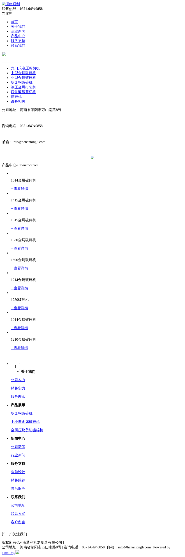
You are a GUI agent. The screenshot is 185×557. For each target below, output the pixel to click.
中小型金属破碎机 (25, 422)
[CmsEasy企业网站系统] (26, 553)
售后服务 (18, 489)
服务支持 (18, 41)
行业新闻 (18, 455)
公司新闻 (18, 447)
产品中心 (18, 36)
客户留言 (18, 522)
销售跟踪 (18, 480)
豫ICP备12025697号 (80, 542)
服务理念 (18, 397)
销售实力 (18, 388)
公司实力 (18, 380)
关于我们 (18, 26)
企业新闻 (18, 31)
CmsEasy (8, 553)
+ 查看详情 (19, 189)
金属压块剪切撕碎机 (27, 430)
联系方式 (18, 514)
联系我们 (18, 45)
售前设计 (18, 472)
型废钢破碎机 (21, 413)
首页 (14, 22)
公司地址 (18, 505)
